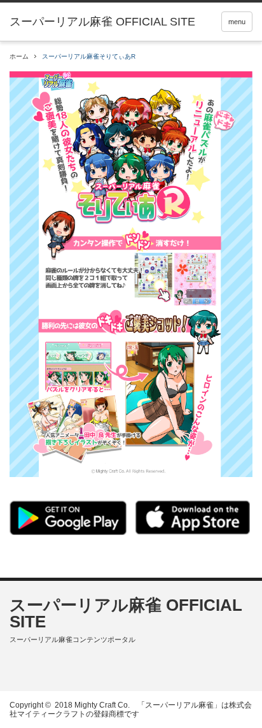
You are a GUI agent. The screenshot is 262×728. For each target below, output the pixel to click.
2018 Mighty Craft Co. (92, 705)
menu (236, 21)
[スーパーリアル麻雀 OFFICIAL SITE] (102, 21)
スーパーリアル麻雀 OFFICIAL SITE (126, 613)
